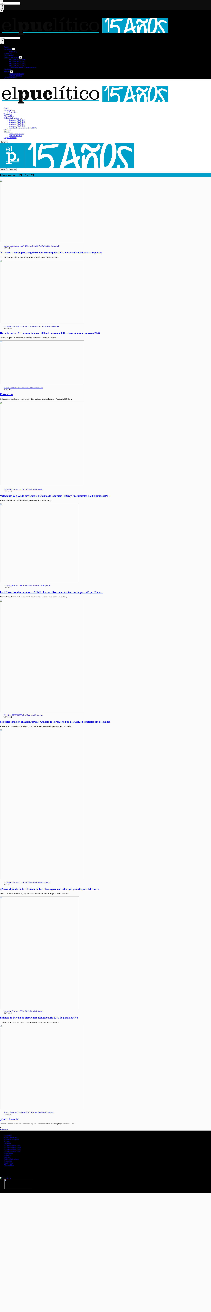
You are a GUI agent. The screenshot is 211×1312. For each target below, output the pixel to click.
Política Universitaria (11, 118)
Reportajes (12, 112)
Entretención (8, 1153)
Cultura (7, 1141)
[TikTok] (12, 1176)
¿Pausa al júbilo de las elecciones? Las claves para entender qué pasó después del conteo (49, 889)
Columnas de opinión (16, 134)
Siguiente (3, 1129)
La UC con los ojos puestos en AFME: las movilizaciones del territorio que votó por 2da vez (51, 592)
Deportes (7, 130)
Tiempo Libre (9, 116)
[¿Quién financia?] (42, 1109)
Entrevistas (8, 114)
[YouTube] (9, 1176)
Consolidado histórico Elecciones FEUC (23, 128)
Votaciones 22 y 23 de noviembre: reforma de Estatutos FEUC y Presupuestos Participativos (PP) (54, 495)
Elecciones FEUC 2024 (17, 124)
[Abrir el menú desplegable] (14, 110)
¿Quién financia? (9, 1119)
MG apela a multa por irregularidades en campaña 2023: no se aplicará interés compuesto (51, 252)
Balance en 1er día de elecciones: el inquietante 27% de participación (39, 1017)
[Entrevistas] (42, 384)
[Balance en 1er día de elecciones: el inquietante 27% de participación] (39, 1007)
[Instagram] (1, 1176)
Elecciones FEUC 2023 (17, 126)
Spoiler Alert (8, 1163)
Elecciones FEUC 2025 (17, 122)
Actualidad (8, 110)
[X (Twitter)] (6, 1176)
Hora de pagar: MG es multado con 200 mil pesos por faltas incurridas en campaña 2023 (50, 333)
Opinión (7, 132)
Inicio (6, 108)
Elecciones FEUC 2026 (17, 120)
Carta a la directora (15, 136)
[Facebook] (4, 1176)
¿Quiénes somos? (10, 138)
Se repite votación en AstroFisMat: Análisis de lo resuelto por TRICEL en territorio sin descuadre (55, 721)
